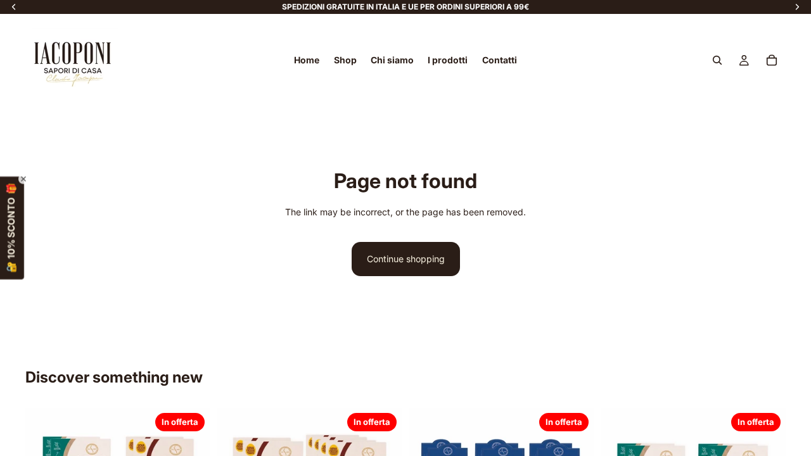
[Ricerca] (717, 60)
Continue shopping (406, 258)
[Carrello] (772, 60)
